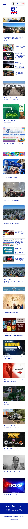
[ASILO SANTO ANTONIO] (14, 288)
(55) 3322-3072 (14, 509)
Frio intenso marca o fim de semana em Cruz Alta (13, 403)
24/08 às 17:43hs (18, 45)
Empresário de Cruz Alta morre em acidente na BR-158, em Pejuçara (12, 426)
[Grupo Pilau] (14, 10)
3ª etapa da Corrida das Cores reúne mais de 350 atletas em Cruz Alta (13, 176)
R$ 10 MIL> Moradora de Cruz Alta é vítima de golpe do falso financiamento (13, 495)
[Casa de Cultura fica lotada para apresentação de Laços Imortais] (14, 189)
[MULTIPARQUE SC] (14, 154)
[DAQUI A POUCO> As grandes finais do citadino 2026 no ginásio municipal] (14, 445)
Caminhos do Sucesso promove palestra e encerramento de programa (20, 57)
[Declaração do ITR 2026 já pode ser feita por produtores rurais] (14, 118)
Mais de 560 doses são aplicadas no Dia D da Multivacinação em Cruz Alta (20, 48)
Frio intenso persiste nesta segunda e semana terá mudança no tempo (12, 222)
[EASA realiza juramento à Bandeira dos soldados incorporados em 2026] (14, 88)
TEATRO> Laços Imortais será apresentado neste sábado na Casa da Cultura (14, 311)
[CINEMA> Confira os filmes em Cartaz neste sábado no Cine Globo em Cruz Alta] (14, 324)
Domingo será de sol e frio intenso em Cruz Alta (13, 282)
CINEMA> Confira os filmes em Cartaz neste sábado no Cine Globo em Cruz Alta (13, 334)
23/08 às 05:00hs (18, 257)
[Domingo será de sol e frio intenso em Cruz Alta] (14, 271)
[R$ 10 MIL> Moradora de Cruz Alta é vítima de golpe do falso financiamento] (14, 485)
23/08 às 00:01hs (7, 279)
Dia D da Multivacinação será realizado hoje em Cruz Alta (13, 357)
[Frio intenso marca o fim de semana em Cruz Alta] (14, 397)
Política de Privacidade (14, 519)
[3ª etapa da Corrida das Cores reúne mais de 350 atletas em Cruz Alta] (14, 170)
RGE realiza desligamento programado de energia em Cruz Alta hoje (13, 380)
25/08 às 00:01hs (7, 35)
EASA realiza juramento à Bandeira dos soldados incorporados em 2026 (13, 98)
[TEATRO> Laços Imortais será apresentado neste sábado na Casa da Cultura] (14, 308)
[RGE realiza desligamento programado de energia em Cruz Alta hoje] (14, 370)
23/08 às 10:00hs (18, 239)
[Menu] (4, 3)
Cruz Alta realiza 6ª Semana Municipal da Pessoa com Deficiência (13, 144)
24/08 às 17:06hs (18, 53)
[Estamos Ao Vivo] (18, 3)
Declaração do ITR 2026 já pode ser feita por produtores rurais (13, 121)
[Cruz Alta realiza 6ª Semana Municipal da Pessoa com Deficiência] (14, 141)
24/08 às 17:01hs (18, 62)
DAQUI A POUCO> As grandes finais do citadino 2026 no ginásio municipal (13, 449)
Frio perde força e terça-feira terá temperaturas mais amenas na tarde (13, 38)
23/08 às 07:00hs (18, 248)
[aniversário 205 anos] (14, 19)
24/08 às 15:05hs (18, 70)
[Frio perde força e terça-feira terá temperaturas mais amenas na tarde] (14, 28)
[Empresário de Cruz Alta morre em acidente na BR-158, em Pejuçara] (14, 417)
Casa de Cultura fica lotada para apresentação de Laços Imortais (11, 199)
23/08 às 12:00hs (18, 231)
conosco (14, 506)
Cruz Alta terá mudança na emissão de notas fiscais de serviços (19, 251)
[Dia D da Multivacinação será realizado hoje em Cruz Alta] (14, 354)
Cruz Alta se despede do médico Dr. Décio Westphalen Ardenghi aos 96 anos (14, 472)
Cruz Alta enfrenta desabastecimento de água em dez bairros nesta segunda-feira (19, 65)
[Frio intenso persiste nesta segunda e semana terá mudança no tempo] (14, 212)
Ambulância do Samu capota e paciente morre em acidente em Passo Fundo (20, 260)
